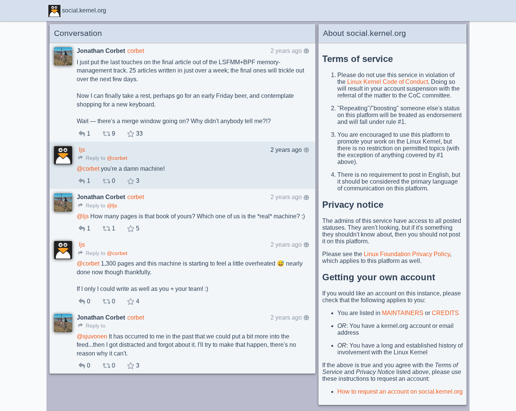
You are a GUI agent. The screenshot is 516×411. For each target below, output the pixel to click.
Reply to (94, 158)
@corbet (117, 158)
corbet (135, 51)
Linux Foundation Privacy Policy (407, 254)
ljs (82, 150)
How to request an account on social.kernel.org (400, 391)
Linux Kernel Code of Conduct (387, 82)
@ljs (112, 206)
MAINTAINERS (402, 313)
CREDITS (445, 313)
